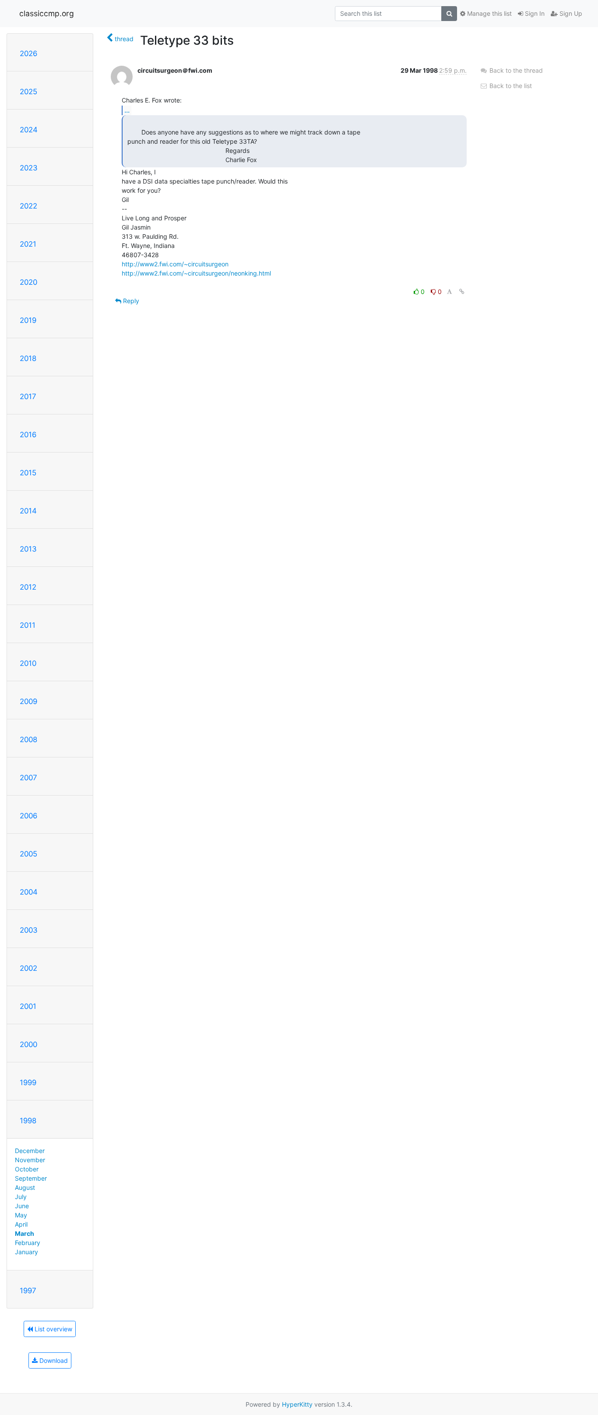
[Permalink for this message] (462, 291)
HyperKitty (297, 1404)
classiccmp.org (46, 13)
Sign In (534, 13)
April (21, 1224)
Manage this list (488, 13)
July (21, 1196)
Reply (130, 300)
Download (53, 1360)
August (25, 1187)
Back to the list (510, 85)
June (22, 1206)
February (27, 1242)
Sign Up (570, 13)
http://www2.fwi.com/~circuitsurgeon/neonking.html (196, 273)
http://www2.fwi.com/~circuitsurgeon (175, 264)
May (21, 1215)
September (31, 1178)
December (30, 1150)
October (27, 1169)
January (26, 1252)
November (30, 1160)
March (24, 1233)
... (127, 110)
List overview (52, 1329)
